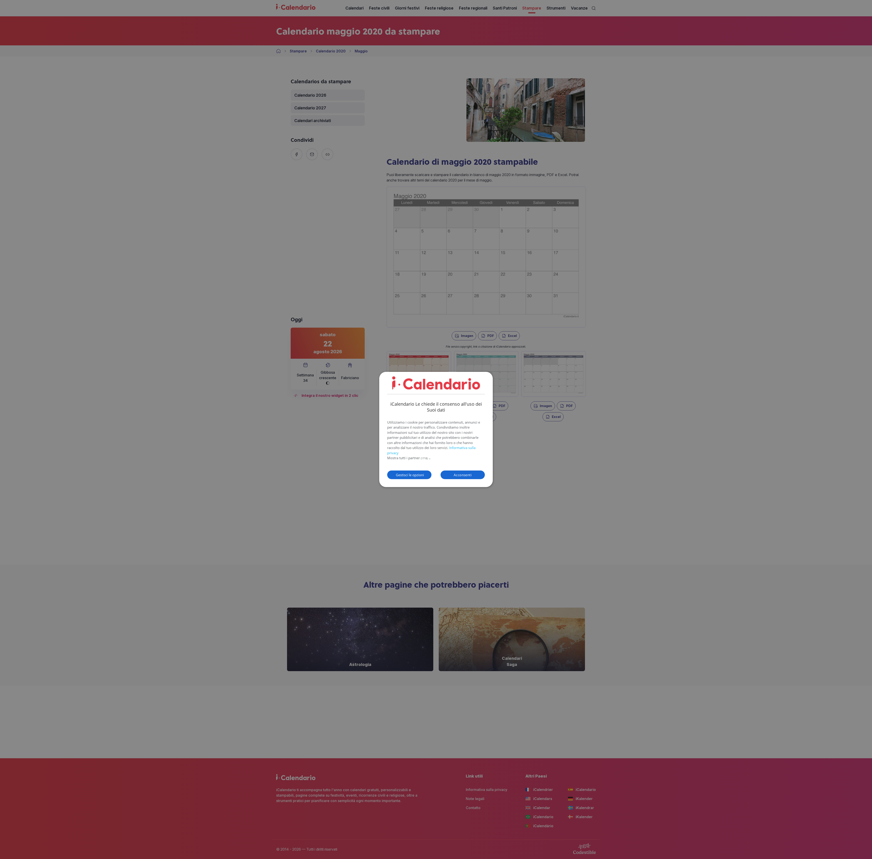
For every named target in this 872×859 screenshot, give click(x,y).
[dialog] (436, 429)
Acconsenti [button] (463, 475)
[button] (436, 458)
